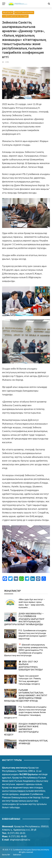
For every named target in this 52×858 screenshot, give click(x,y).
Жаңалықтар (8, 12)
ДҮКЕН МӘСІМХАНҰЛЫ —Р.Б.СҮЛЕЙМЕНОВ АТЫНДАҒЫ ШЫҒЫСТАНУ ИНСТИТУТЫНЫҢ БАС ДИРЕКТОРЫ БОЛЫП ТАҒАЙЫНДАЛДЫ (24, 619)
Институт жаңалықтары (24, 12)
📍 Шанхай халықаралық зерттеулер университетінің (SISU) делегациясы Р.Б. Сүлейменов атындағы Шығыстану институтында (25, 650)
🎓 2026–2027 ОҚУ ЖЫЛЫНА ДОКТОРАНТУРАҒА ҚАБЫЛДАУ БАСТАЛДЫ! (31, 665)
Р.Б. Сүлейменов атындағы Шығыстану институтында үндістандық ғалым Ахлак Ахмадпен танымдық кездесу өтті (25, 712)
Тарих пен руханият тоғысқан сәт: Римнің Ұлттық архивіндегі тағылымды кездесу (30, 680)
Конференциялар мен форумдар (15, 16)
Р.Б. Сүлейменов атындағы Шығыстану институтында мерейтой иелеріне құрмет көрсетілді (33, 634)
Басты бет (6, 855)
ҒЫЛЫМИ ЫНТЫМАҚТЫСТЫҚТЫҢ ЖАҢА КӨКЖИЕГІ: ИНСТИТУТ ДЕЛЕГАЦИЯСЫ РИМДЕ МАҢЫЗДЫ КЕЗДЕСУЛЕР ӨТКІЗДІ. (25, 695)
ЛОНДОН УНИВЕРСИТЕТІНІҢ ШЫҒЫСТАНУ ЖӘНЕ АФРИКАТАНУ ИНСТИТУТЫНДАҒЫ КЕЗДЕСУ (25, 729)
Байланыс (17, 855)
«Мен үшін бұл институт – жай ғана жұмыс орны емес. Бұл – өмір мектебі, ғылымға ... (32, 603)
